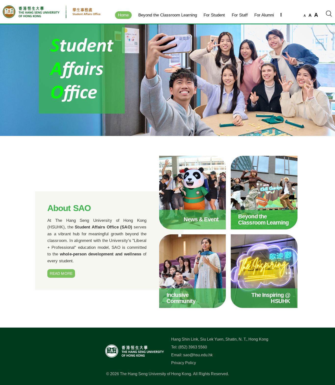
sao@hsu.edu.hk (198, 355)
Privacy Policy (183, 363)
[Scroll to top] (324, 359)
